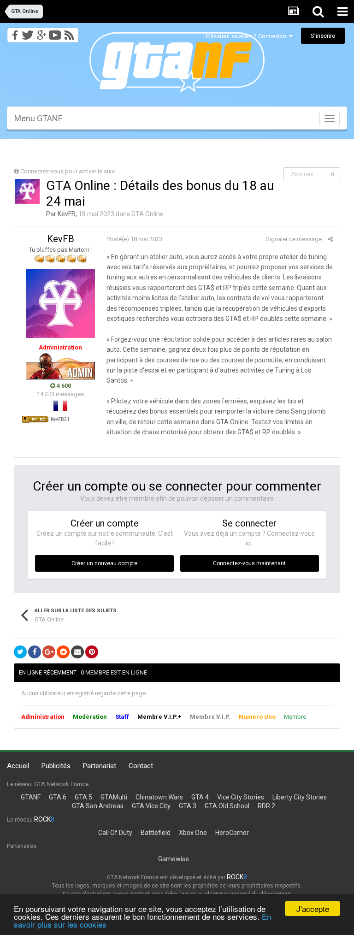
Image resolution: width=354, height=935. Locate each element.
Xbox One (193, 832)
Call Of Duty (115, 832)
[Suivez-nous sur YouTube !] (55, 32)
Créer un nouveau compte (104, 563)
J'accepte (312, 908)
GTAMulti (113, 797)
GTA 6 (57, 797)
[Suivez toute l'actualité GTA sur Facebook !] (13, 32)
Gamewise (173, 859)
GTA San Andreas (98, 806)
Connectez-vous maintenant (249, 563)
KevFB (67, 214)
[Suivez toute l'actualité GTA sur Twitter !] (27, 32)
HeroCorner (232, 832)
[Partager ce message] (330, 239)
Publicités (56, 766)
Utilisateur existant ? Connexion (246, 36)
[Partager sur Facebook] (34, 651)
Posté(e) (134, 239)
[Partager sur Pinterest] (91, 651)
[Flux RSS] (71, 32)
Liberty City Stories (299, 797)
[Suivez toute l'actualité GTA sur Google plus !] (41, 32)
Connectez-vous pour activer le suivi (68, 171)
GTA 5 (83, 797)
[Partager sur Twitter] (20, 651)
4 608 (63, 385)
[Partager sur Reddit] (63, 651)
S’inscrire (323, 35)
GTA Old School (227, 806)
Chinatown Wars (159, 797)
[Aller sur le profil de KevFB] (27, 191)
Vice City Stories (240, 797)
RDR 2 (266, 806)
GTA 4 (200, 797)
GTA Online (147, 214)
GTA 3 (187, 806)
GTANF (31, 797)
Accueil (18, 766)
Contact (141, 766)
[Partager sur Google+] (48, 651)
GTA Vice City (151, 806)
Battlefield (156, 832)
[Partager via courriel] (77, 651)
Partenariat (99, 766)
